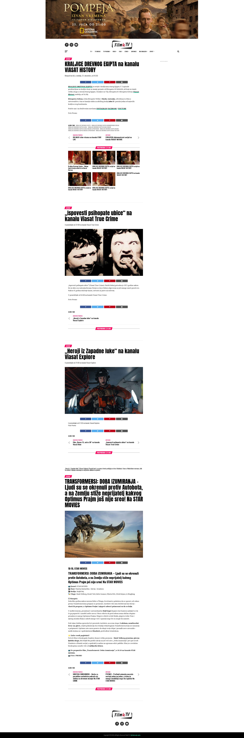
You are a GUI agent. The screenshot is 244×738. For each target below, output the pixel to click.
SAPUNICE (133, 51)
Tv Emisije (97, 51)
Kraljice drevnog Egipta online (110, 129)
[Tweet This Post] (97, 82)
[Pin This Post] (109, 82)
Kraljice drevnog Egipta (84, 125)
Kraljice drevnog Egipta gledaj (78, 127)
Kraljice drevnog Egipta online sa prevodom (82, 130)
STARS (126, 51)
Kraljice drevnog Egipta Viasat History (107, 130)
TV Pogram (106, 51)
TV (91, 51)
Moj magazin (142, 51)
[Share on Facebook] (85, 82)
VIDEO (114, 51)
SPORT (151, 51)
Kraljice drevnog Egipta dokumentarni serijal (105, 125)
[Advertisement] (164, 75)
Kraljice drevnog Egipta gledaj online (100, 127)
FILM (120, 51)
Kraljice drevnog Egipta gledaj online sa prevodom (84, 129)
